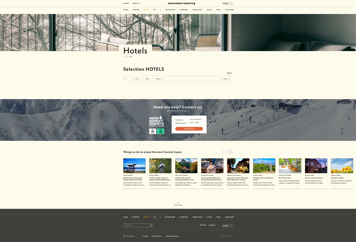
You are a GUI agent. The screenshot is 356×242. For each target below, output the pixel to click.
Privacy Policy (157, 236)
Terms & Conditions (172, 236)
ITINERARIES (184, 10)
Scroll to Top (178, 205)
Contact (145, 236)
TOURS (125, 10)
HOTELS (146, 10)
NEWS (218, 10)
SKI (155, 10)
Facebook (203, 225)
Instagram (212, 225)
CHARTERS (135, 10)
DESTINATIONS (170, 10)
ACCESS (209, 10)
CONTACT (126, 3)
